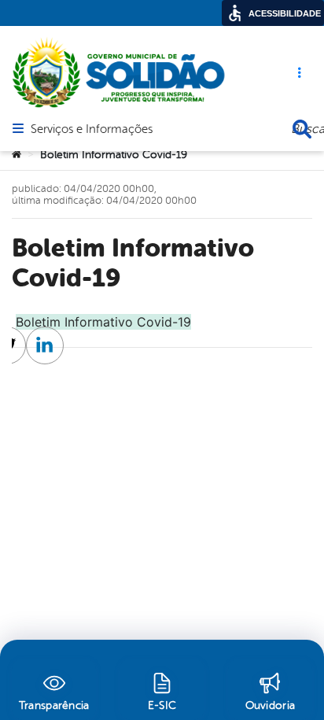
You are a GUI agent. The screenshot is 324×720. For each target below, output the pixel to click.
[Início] (16, 155)
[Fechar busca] (302, 129)
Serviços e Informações (92, 130)
